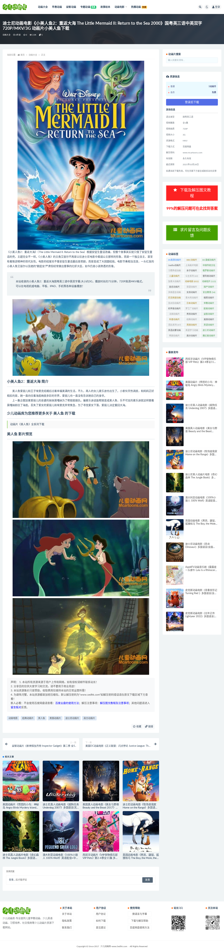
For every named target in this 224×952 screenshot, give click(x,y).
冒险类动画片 (209, 276)
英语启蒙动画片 (174, 331)
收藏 (138, 726)
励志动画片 (174, 287)
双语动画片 (192, 287)
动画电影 (13, 718)
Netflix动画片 (174, 266)
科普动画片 (174, 320)
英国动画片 (192, 325)
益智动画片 (209, 314)
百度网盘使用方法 (139, 927)
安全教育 (209, 292)
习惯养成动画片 (174, 271)
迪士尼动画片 (72, 718)
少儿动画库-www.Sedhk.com (113, 946)
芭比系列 (174, 325)
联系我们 (67, 927)
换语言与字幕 (139, 914)
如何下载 (101, 921)
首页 (22, 55)
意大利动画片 (192, 298)
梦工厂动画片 (192, 309)
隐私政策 (67, 921)
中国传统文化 (209, 266)
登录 (217, 7)
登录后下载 (192, 102)
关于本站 (67, 914)
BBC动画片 (192, 260)
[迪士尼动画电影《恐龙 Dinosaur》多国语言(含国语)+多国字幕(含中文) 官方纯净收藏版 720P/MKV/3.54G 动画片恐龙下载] (175, 552)
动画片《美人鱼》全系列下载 (27, 424)
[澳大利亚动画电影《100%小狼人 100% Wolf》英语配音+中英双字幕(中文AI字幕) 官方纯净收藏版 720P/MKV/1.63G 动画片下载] (61, 831)
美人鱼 (41, 718)
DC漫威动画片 (209, 260)
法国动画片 (174, 314)
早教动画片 (209, 304)
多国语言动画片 (174, 293)
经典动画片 (28, 718)
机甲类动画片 (174, 309)
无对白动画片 (174, 304)
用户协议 (101, 914)
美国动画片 (55, 718)
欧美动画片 (209, 309)
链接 (150, 726)
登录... (12, 880)
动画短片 (209, 281)
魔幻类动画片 (209, 336)
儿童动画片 (174, 276)
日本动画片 (192, 304)
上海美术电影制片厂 (192, 266)
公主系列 (192, 276)
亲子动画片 (192, 271)
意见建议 (101, 927)
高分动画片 (89, 718)
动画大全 (6, 35)
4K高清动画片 (174, 260)
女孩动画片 (192, 293)
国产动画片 (209, 287)
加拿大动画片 (174, 282)
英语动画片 (209, 325)
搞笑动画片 (209, 298)
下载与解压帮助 (139, 921)
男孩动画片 (192, 314)
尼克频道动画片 (174, 298)
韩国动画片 (174, 336)
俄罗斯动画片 (209, 271)
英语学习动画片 (192, 331)
